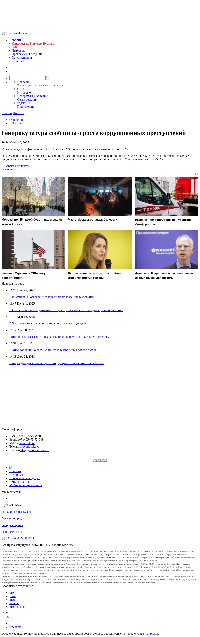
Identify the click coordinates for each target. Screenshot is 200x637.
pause (12, 596)
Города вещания (12, 525)
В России (15, 123)
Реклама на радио (13, 518)
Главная (7, 113)
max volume (17, 606)
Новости (15, 40)
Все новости (10, 169)
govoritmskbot (26, 443)
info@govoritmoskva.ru (34, 450)
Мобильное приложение (25, 485)
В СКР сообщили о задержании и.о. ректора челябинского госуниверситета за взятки (66, 310)
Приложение (25, 106)
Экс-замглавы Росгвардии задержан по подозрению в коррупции (52, 296)
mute (12, 599)
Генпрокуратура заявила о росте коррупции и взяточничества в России (56, 363)
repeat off (15, 627)
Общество (16, 119)
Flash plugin (150, 633)
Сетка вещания (22, 57)
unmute (14, 603)
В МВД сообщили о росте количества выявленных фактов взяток (52, 350)
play (12, 592)
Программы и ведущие (27, 54)
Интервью (18, 50)
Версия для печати (17, 165)
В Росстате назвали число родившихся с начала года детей (48, 323)
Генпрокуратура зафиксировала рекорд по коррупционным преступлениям (59, 336)
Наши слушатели (13, 531)
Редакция (18, 61)
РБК (126, 155)
